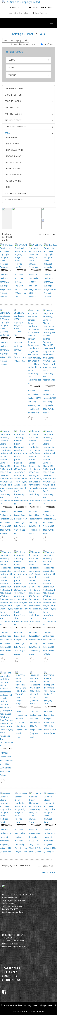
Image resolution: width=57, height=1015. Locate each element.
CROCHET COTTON (13, 94)
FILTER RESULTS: (15, 52)
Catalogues (26, 13)
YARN (7, 132)
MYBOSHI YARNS (13, 156)
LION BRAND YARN (14, 150)
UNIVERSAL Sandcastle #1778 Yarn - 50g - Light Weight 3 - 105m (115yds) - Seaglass (35, 286)
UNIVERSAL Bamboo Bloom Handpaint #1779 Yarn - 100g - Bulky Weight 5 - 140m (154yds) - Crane (50, 841)
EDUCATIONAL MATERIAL (16, 193)
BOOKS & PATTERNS (14, 199)
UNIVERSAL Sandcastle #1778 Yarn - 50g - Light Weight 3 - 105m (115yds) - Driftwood (6, 354)
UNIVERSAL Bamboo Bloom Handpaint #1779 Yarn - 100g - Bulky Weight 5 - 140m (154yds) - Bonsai (35, 523)
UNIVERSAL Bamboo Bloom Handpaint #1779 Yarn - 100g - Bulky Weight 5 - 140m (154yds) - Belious (6, 764)
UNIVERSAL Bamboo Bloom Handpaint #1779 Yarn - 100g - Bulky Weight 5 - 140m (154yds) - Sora (35, 841)
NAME (11, 67)
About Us (13, 13)
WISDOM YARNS (13, 180)
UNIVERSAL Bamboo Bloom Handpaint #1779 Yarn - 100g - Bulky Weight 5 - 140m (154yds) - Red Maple (6, 523)
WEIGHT (12, 75)
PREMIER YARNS (13, 162)
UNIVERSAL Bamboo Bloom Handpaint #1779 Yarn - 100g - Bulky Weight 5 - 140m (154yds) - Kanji (6, 643)
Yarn (42, 34)
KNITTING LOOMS (13, 107)
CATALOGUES (11, 968)
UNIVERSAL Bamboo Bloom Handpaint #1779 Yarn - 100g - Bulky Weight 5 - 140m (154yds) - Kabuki (49, 523)
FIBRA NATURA (12, 143)
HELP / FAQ (10, 972)
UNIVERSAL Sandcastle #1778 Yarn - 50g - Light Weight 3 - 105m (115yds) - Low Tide (21, 286)
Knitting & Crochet (22, 34)
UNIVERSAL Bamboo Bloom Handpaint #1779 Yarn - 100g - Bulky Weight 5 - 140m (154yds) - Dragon (35, 643)
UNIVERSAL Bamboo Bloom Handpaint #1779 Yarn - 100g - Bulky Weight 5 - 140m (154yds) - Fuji (20, 523)
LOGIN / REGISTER (41, 7)
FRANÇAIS (15, 7)
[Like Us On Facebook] (4, 991)
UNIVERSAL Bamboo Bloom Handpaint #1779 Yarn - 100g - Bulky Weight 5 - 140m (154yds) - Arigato (20, 643)
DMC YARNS (11, 137)
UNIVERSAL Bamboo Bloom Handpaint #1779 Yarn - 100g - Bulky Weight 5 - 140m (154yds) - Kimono (49, 402)
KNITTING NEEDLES (13, 113)
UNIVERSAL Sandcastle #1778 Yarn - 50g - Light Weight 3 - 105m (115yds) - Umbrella (50, 286)
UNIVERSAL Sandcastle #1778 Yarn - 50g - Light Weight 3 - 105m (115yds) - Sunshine (6, 286)
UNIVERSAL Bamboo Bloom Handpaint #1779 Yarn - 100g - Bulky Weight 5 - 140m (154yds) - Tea (50, 722)
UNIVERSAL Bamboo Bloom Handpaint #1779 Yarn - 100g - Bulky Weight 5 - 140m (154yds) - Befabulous (49, 643)
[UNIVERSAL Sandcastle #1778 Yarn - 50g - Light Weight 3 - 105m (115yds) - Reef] (20, 323)
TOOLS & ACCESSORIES (15, 126)
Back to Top (49, 872)
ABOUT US (10, 976)
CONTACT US (12, 980)
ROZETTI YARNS (13, 168)
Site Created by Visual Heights (28, 1011)
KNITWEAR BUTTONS (14, 88)
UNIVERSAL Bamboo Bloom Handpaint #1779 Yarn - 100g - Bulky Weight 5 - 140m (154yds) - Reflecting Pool (34, 402)
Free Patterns (41, 13)
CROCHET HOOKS (13, 101)
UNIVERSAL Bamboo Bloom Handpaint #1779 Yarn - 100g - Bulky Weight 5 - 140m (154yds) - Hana (21, 841)
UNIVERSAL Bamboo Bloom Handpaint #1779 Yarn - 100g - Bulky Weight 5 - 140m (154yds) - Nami (6, 841)
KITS (8, 187)
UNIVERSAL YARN (14, 174)
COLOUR (12, 59)
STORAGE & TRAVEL (13, 120)
